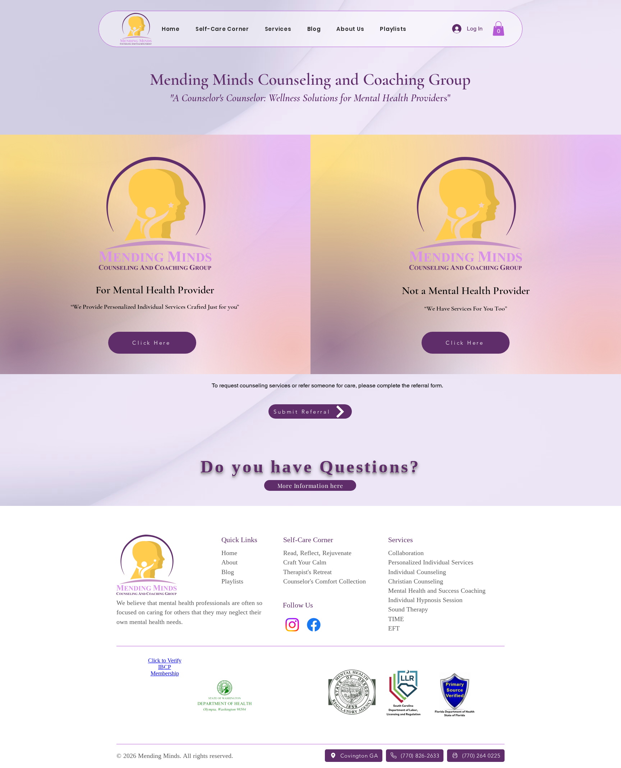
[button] (278, 29)
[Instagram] (292, 625)
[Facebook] (314, 625)
